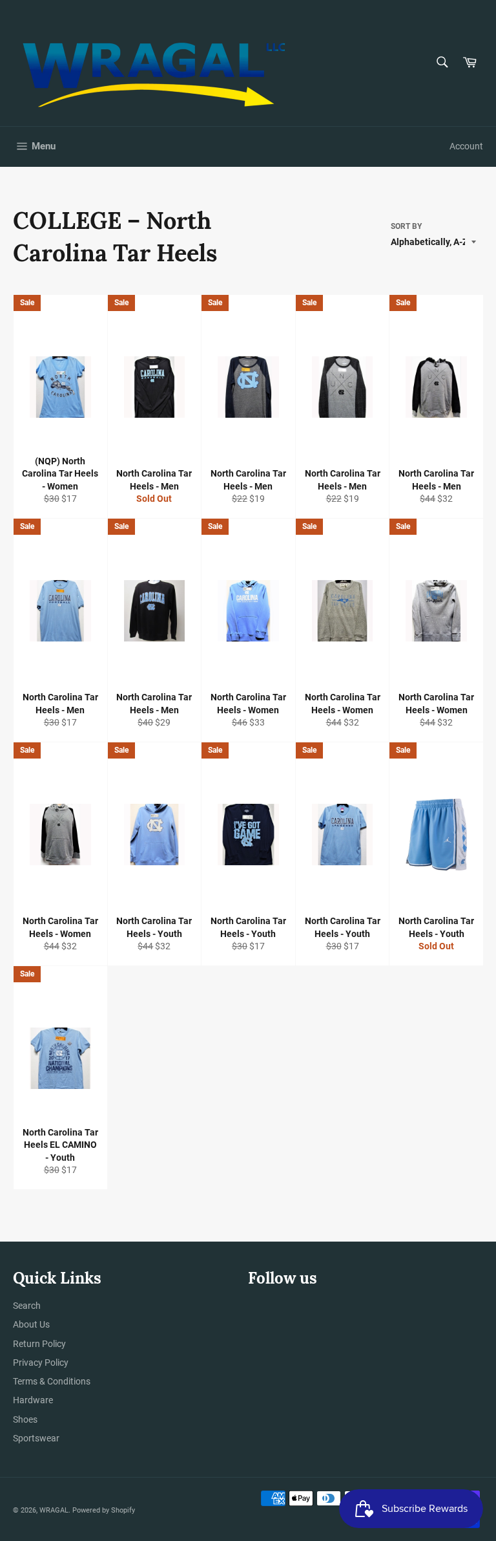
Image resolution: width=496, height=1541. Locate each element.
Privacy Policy (40, 1362)
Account (466, 146)
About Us (31, 1324)
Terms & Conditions (51, 1381)
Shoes (25, 1419)
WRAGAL (53, 1510)
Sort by (406, 226)
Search (27, 1305)
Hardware (33, 1400)
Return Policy (39, 1344)
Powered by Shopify (103, 1510)
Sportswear (36, 1438)
